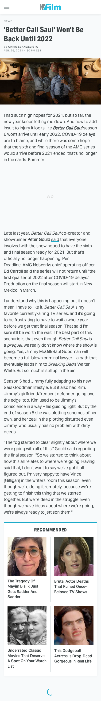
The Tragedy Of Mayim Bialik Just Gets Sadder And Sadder (23, 589)
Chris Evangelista (23, 46)
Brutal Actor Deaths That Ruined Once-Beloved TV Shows (71, 586)
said (55, 239)
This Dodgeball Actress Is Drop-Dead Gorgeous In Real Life (73, 656)
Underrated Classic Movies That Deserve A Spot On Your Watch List (27, 658)
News (8, 21)
